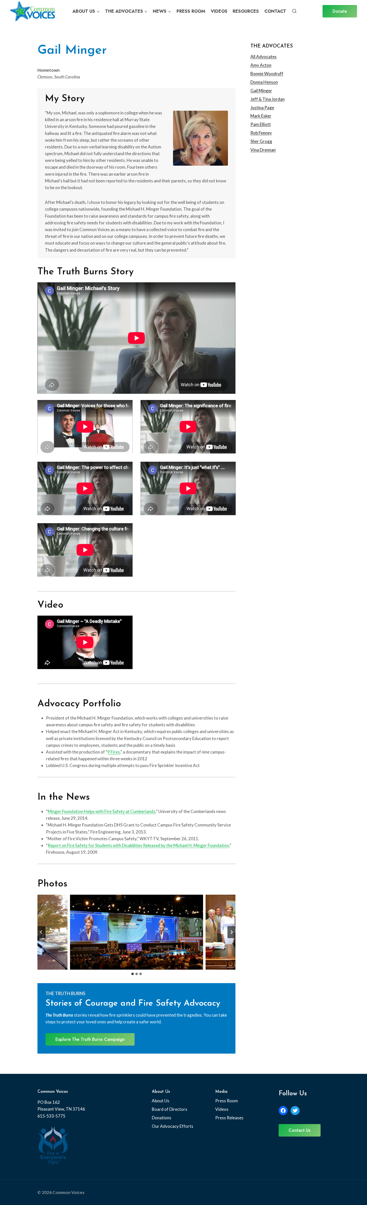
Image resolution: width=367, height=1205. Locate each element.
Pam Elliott (260, 124)
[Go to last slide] (41, 932)
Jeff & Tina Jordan (267, 99)
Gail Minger (261, 90)
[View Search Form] (294, 11)
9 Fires (113, 752)
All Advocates (263, 56)
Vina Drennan (263, 149)
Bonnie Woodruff (266, 73)
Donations (161, 1117)
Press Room (191, 11)
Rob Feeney (261, 132)
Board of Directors (169, 1109)
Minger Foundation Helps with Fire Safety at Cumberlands (101, 811)
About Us (160, 1100)
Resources (246, 11)
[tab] (132, 974)
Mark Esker (260, 115)
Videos (219, 11)
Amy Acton (260, 65)
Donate (340, 11)
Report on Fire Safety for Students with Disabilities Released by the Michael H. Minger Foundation (138, 845)
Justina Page (262, 107)
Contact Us (300, 1130)
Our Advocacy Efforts (172, 1126)
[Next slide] (231, 932)
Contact (275, 11)
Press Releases (229, 1117)
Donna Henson (264, 82)
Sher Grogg (261, 141)
